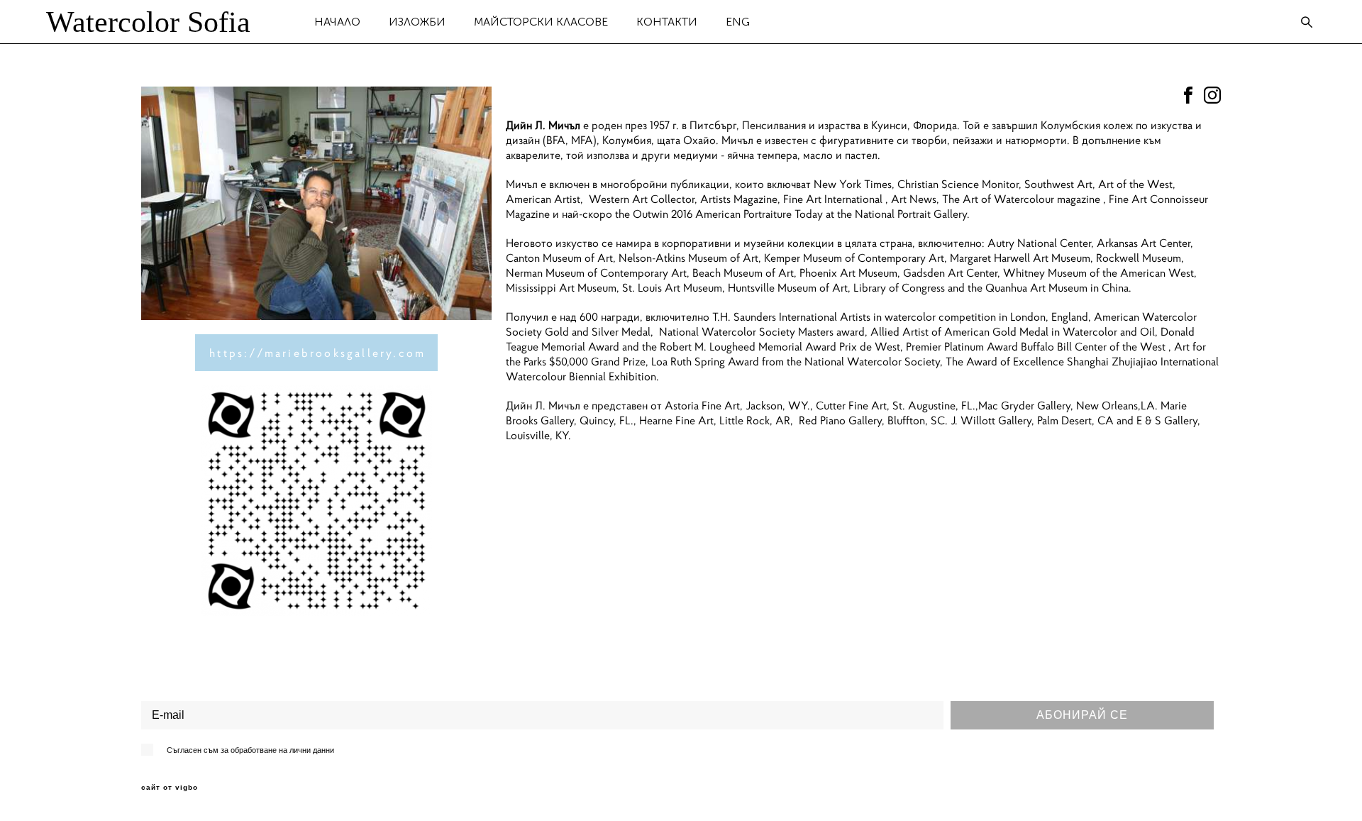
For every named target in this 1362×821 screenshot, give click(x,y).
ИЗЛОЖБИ (417, 22)
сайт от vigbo (169, 787)
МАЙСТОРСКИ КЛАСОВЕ (541, 22)
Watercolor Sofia (148, 22)
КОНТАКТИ (666, 22)
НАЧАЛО (337, 22)
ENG (738, 22)
